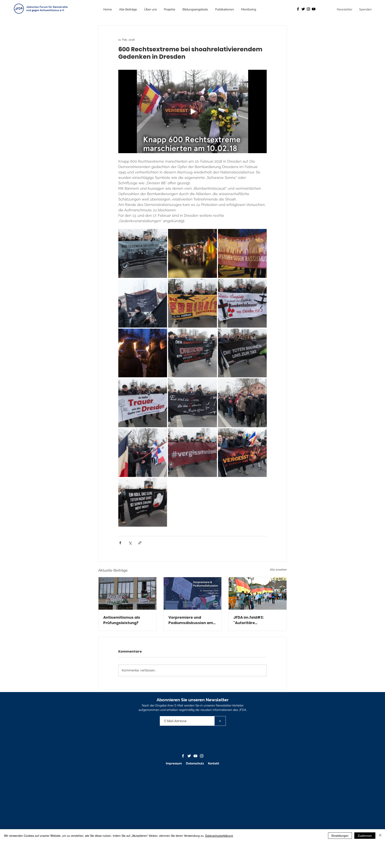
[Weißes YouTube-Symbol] (195, 756)
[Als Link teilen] (140, 543)
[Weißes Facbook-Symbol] (183, 756)
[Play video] (192, 111)
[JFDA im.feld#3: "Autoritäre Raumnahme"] (258, 593)
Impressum (174, 763)
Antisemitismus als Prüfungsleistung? (121, 620)
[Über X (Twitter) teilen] (130, 543)
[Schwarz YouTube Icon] (313, 9)
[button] (224, 9)
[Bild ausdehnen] (142, 253)
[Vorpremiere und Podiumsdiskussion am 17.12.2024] (193, 593)
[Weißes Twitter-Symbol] (189, 756)
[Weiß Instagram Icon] (201, 756)
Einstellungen (340, 836)
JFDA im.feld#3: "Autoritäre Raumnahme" (248, 620)
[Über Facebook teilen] (120, 543)
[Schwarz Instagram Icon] (308, 9)
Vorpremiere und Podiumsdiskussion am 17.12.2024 (190, 620)
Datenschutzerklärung (219, 836)
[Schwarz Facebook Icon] (298, 9)
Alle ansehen (278, 569)
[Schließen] (380, 835)
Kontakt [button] (213, 763)
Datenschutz (195, 763)
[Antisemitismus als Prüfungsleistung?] (127, 593)
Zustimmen (365, 836)
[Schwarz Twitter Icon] (303, 9)
